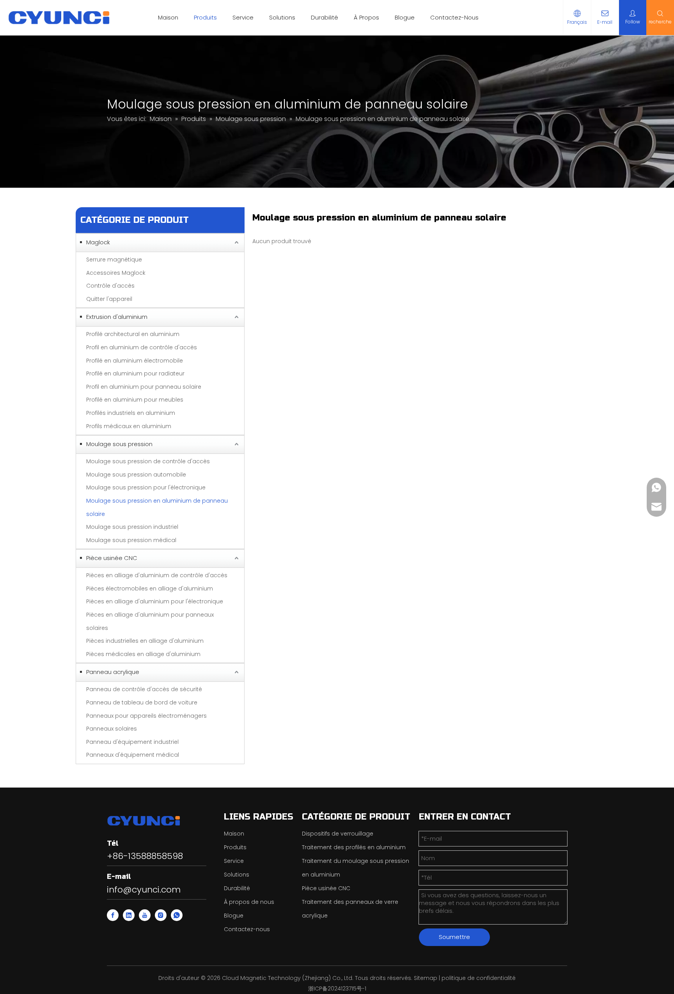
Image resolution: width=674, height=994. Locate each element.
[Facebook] (113, 915)
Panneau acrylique (112, 672)
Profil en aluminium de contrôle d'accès (141, 347)
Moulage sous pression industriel (132, 527)
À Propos (366, 17)
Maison (168, 17)
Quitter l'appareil (109, 299)
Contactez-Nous (454, 17)
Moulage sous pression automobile (136, 474)
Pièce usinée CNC (111, 558)
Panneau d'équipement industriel (132, 742)
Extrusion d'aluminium (116, 317)
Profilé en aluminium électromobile (134, 361)
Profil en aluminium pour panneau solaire (143, 387)
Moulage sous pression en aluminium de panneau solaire (157, 507)
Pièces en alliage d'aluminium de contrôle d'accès (156, 575)
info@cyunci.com (144, 890)
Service (243, 17)
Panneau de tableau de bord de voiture (141, 702)
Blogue (405, 17)
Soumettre (454, 937)
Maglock (98, 242)
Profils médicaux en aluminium (128, 426)
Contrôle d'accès (110, 286)
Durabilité (324, 17)
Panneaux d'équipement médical (132, 755)
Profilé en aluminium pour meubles (134, 400)
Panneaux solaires (111, 729)
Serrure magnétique (114, 259)
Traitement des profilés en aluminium (354, 847)
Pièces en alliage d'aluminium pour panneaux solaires (150, 621)
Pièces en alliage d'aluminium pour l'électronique (154, 601)
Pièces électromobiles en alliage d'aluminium (149, 588)
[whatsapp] (177, 915)
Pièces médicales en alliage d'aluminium (143, 654)
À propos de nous (249, 902)
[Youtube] (145, 915)
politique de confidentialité (479, 978)
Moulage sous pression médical (131, 540)
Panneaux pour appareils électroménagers (146, 716)
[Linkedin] (129, 915)
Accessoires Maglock (115, 273)
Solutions (282, 17)
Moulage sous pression (119, 444)
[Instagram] (161, 915)
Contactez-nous (247, 929)
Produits (205, 17)
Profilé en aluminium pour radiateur (135, 373)
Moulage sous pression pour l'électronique (146, 487)
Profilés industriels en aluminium (130, 413)
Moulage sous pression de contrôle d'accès (148, 461)
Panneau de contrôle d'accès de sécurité (144, 689)
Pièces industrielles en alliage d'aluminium (145, 641)
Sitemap (425, 978)
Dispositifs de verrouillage (337, 834)
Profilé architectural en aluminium (132, 334)
